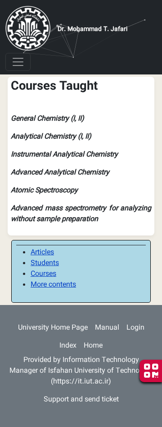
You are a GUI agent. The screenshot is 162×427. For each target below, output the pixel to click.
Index (67, 346)
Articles (42, 252)
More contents (53, 285)
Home (93, 346)
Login (135, 328)
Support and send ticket (81, 399)
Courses (43, 274)
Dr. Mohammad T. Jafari (92, 30)
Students (45, 263)
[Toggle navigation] (18, 62)
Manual (107, 328)
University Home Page (53, 328)
